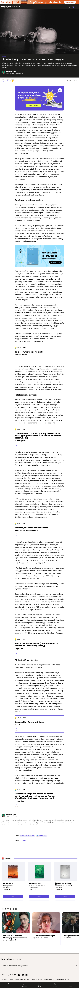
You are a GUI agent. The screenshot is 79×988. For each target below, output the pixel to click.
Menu (70, 986)
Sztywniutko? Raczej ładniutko (29, 722)
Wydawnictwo (24, 986)
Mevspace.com (49, 979)
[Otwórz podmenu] (76, 966)
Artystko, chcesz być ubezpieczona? (32, 528)
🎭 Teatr (40, 836)
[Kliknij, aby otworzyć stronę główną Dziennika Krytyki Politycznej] (39, 984)
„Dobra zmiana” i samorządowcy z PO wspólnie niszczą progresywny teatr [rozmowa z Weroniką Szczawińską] (38, 435)
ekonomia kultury (27, 836)
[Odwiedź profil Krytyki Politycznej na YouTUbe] (23, 975)
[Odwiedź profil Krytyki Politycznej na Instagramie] (15, 975)
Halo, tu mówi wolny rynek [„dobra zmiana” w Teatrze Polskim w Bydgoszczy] (36, 645)
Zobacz (13, 896)
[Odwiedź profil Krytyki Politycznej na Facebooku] (11, 975)
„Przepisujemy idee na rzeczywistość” (15, 966)
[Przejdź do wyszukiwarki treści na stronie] (69, 7)
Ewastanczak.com (64, 979)
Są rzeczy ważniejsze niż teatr (29, 352)
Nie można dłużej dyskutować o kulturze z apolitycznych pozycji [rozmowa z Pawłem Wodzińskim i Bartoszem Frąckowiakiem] (35, 796)
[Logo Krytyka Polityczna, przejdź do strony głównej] (11, 7)
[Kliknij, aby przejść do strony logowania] (76, 7)
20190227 (24, 840)
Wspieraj (8, 986)
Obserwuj (55, 986)
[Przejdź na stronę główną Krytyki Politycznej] (11, 959)
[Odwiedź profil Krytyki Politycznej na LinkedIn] (26, 975)
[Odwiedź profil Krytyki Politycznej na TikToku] (19, 975)
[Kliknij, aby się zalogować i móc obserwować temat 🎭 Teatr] (45, 836)
